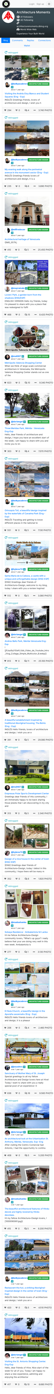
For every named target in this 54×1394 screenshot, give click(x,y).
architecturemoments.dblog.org (32, 26)
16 (28, 1093)
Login (31, 4)
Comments (17, 40)
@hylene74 (17, 569)
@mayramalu (18, 288)
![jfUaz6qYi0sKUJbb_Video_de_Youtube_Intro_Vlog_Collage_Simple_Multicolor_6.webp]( (27, 650)
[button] (48, 4)
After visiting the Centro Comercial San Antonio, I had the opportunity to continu (25, 1146)
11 (28, 661)
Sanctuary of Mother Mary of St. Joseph (25, 1073)
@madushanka (18, 922)
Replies (30, 40)
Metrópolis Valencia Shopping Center (23, 362)
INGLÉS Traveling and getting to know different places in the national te (24, 521)
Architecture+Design (38, 84)
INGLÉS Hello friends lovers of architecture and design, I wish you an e (26, 1299)
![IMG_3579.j (11, 242)
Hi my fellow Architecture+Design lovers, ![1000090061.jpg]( (26, 1220)
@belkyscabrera (19, 83)
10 (28, 382)
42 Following (26, 20)
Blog (5, 40)
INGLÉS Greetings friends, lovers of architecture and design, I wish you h (23, 101)
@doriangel (17, 421)
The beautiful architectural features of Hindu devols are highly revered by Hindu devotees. (27, 1211)
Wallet (27, 45)
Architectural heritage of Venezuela (22, 239)
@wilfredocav (18, 229)
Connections (44, 40)
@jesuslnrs (17, 1066)
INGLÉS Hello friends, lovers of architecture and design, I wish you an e (26, 731)
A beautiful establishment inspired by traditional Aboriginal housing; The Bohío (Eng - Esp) (25, 723)
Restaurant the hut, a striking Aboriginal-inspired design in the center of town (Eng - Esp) (26, 1290)
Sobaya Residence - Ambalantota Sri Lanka (26, 932)
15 (28, 314)
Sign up (40, 4)
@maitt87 (16, 356)
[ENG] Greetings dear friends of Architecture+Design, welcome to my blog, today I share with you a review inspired (26, 585)
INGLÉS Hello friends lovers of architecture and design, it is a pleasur (26, 1019)
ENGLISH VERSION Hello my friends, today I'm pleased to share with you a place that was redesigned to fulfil (26, 304)
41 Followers (26, 17)
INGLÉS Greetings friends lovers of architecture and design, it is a (22, 177)
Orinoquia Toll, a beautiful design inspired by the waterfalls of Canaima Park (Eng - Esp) (25, 513)
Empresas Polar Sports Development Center (27, 793)
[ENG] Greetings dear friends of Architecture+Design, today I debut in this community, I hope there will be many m (25, 868)
